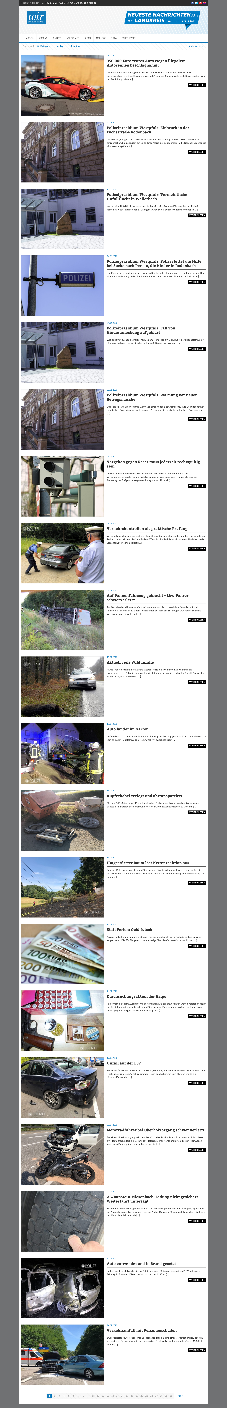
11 (98, 1396)
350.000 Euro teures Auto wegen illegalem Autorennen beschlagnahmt (146, 63)
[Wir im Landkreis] (36, 17)
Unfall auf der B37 (124, 1063)
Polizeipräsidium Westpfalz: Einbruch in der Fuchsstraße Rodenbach (148, 129)
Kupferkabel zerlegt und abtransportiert (144, 795)
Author (77, 46)
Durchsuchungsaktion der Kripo (136, 996)
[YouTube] (200, 3)
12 (103, 1396)
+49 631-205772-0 (55, 3)
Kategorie (45, 46)
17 (127, 1396)
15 (117, 1396)
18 (132, 1396)
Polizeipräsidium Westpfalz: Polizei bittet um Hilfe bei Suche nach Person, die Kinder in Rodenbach (154, 263)
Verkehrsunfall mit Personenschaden (142, 1330)
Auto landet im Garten (128, 728)
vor (179, 1396)
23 (156, 1396)
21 (146, 1396)
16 (122, 1396)
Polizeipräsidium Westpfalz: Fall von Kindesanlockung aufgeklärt (141, 330)
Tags (62, 46)
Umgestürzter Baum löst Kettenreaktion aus (148, 862)
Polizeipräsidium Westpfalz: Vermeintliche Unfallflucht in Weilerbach (147, 196)
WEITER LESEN (197, 85)
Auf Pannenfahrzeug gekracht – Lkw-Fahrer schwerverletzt (148, 597)
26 (171, 1396)
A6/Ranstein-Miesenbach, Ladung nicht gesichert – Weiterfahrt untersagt (154, 1199)
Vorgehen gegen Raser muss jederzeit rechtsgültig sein (153, 464)
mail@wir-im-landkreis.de (83, 3)
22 (151, 1396)
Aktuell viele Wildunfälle (130, 662)
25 (166, 1396)
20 (141, 1396)
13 (107, 1396)
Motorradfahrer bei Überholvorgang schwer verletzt (156, 1129)
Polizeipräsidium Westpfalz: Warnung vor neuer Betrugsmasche (152, 397)
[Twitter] (196, 3)
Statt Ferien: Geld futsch (129, 929)
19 (137, 1396)
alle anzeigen (197, 46)
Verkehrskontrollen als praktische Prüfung (147, 528)
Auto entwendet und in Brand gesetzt (141, 1263)
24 (161, 1396)
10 (93, 1396)
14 (112, 1396)
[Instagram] (204, 3)
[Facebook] (192, 3)
